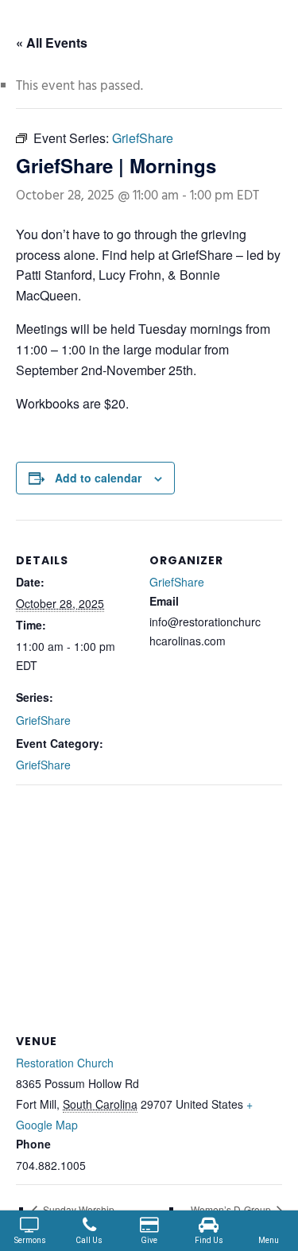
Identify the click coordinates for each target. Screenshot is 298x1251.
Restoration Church (65, 1063)
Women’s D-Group (232, 1209)
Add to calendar (98, 478)
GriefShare (43, 720)
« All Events (51, 42)
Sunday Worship (77, 1209)
